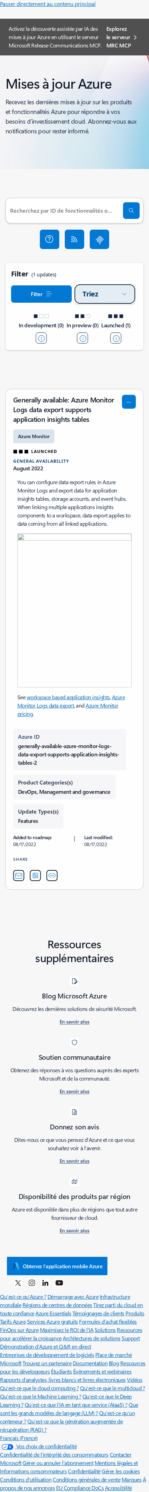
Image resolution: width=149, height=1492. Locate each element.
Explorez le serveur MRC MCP (118, 37)
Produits (134, 1313)
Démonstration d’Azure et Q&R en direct (45, 1346)
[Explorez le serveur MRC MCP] (99, 239)
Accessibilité (118, 1487)
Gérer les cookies (121, 1471)
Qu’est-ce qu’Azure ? (23, 1296)
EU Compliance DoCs (80, 1487)
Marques (132, 1479)
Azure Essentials (53, 1313)
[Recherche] (131, 210)
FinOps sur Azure (19, 1329)
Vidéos (134, 1379)
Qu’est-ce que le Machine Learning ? (40, 1396)
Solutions (105, 1329)
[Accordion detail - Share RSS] (35, 875)
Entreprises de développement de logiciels (47, 1354)
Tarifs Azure (13, 1321)
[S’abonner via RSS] (74, 239)
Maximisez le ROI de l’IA (66, 1329)
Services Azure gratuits (52, 1321)
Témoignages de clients (98, 1313)
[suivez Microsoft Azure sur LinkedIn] (45, 1282)
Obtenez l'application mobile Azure (63, 1266)
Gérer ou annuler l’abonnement (58, 1462)
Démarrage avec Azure (72, 1296)
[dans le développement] (41, 338)
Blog (114, 1363)
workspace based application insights (68, 697)
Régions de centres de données (57, 1304)
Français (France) (19, 1437)
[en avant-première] (82, 338)
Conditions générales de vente (86, 1479)
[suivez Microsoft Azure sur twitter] (18, 1282)
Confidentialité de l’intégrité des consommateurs (54, 1454)
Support (131, 1338)
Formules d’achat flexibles (108, 1321)
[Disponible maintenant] (115, 338)
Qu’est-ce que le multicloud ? (112, 1388)
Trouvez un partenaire (47, 1363)
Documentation (90, 1363)
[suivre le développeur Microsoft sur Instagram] (32, 1282)
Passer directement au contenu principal (48, 3)
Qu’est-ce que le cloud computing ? (39, 1388)
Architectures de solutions (92, 1338)
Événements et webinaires (102, 1371)
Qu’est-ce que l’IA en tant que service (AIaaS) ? (76, 1404)
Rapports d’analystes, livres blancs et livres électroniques (63, 1379)
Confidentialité (84, 1471)
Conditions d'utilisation (25, 1479)
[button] (49, 239)
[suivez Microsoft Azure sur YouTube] (59, 1282)
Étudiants (61, 1371)
